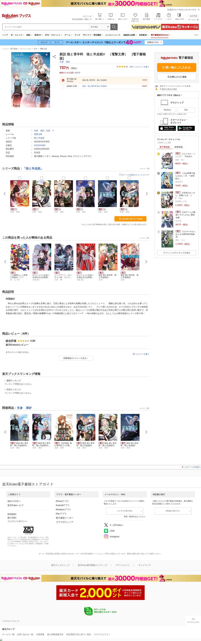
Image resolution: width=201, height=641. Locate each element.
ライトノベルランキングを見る (176, 253)
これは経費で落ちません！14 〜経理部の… (185, 176)
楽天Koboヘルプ (16, 505)
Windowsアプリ (63, 509)
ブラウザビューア (64, 522)
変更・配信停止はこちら (133, 517)
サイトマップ (144, 565)
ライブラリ (158, 19)
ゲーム (67, 35)
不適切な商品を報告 (168, 89)
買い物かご (99, 19)
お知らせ (110, 19)
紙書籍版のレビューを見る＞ (75, 358)
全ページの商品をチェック (132, 175)
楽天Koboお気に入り (135, 20)
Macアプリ (61, 513)
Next (146, 262)
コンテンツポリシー (17, 521)
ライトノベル (25, 49)
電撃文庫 (43, 49)
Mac (186, 110)
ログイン (86, 16)
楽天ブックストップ (60, 565)
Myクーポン (123, 19)
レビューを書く (142, 67)
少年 (35, 49)
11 (126, 209)
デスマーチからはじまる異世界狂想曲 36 (186, 234)
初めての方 (179, 19)
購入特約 (12, 517)
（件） (131, 67)
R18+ (196, 35)
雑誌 (28, 35)
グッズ (77, 35)
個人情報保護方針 (55, 634)
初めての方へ (14, 501)
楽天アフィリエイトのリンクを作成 (175, 86)
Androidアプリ (63, 505)
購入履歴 (146, 19)
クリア (146, 175)
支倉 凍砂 (65, 62)
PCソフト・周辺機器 (92, 35)
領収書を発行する (173, 511)
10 (105, 209)
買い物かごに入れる (178, 67)
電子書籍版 (165, 147)
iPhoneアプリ (62, 501)
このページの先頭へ (192, 467)
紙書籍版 (179, 147)
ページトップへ (193, 622)
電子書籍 (13, 49)
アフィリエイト (123, 565)
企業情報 (40, 634)
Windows (167, 110)
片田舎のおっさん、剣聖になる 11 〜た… (185, 195)
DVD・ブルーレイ (52, 35)
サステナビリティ (102, 634)
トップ (5, 35)
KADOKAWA (39, 145)
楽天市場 (193, 16)
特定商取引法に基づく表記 (78, 634)
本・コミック (16, 35)
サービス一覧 (193, 20)
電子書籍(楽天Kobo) (159, 35)
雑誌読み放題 (129, 35)
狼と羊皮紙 (39, 138)
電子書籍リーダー (64, 518)
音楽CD (37, 35)
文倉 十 (50, 130)
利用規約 (12, 514)
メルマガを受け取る (125, 511)
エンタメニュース (113, 35)
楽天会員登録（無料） (81, 19)
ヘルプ (169, 19)
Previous (5, 262)
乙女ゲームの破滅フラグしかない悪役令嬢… (185, 215)
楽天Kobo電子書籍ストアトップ (92, 565)
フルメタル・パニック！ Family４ (185, 155)
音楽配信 (143, 35)
